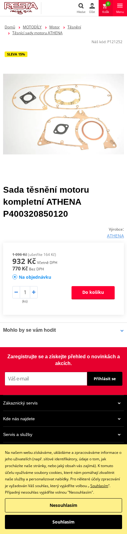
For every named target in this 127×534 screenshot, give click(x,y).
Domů (10, 27)
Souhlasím (99, 485)
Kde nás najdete (19, 418)
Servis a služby (17, 434)
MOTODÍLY (32, 27)
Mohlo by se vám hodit (29, 330)
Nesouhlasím (63, 505)
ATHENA (115, 236)
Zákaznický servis (20, 402)
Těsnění (74, 27)
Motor (54, 27)
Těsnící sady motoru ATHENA (37, 32)
